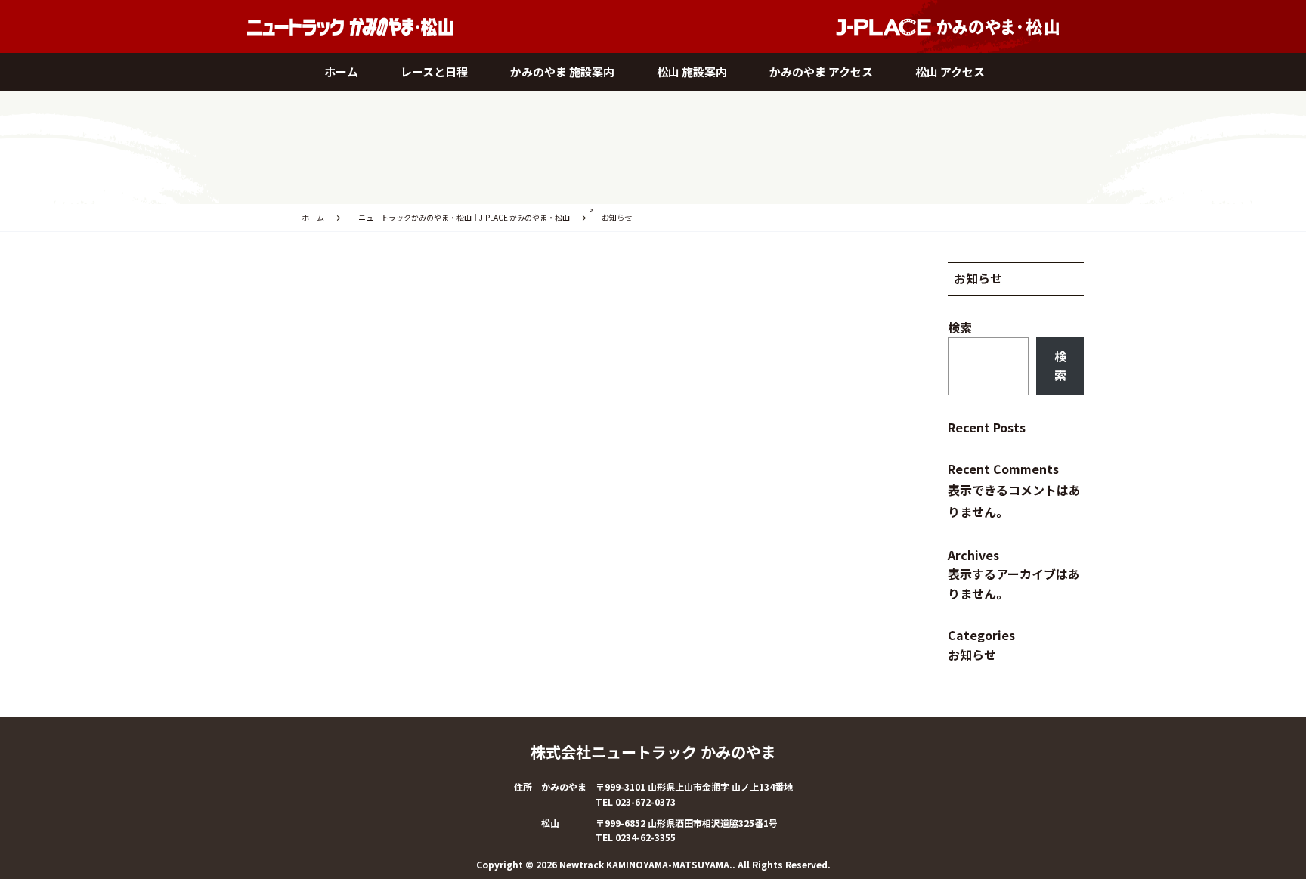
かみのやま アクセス (821, 71)
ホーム (341, 71)
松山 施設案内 (692, 71)
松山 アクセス (950, 71)
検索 (960, 327)
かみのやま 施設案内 (562, 71)
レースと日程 (434, 71)
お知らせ (972, 654)
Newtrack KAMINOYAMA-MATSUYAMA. (645, 864)
